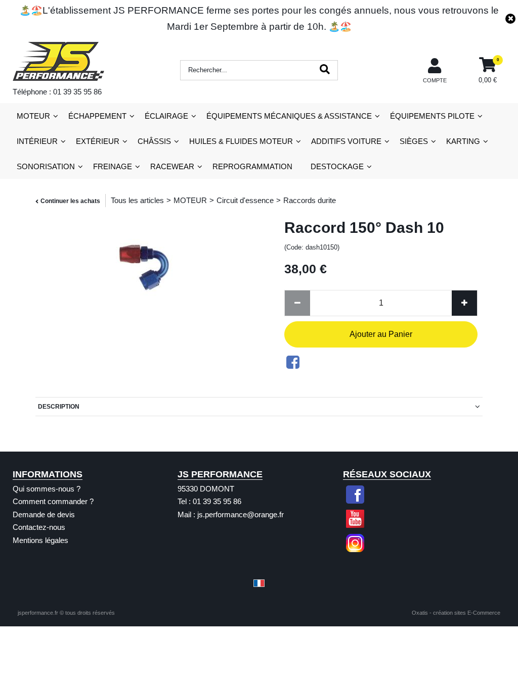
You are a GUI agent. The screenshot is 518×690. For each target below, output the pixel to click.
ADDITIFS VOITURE (346, 141)
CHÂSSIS (154, 141)
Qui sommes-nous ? (46, 488)
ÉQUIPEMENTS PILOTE (432, 116)
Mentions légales (40, 540)
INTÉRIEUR (37, 141)
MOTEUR (33, 116)
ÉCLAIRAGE (166, 116)
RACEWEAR (172, 166)
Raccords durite (309, 200)
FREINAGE (112, 166)
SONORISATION (46, 166)
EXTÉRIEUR (97, 141)
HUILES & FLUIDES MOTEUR (241, 141)
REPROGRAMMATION (252, 166)
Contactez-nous (39, 527)
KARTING (463, 141)
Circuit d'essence (245, 200)
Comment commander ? (53, 501)
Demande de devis (44, 514)
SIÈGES (414, 141)
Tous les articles (137, 200)
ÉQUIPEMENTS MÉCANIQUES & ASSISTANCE (289, 116)
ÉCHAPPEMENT (97, 116)
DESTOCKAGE (337, 166)
